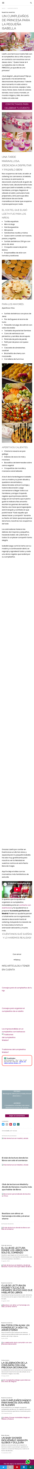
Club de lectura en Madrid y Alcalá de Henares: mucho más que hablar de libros (17, 1187)
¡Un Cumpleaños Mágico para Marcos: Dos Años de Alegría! (16, 1402)
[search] (31, 3)
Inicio (3, 8)
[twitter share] (3, 1467)
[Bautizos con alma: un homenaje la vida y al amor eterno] (17, 1312)
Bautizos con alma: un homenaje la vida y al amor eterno (15, 1327)
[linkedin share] (23, 1467)
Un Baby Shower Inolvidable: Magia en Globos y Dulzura (14, 1440)
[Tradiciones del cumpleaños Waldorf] (9, 1046)
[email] (10, 1467)
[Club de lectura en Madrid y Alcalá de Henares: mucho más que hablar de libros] (17, 1173)
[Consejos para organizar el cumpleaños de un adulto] (9, 1005)
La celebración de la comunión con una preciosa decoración (14, 1365)
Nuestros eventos (13, 8)
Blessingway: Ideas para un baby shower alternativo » (17, 1093)
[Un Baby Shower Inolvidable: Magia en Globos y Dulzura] (17, 1425)
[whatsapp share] (30, 1467)
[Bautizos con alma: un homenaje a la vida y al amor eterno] (17, 1202)
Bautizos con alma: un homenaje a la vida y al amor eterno (16, 1216)
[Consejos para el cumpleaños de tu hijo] (9, 985)
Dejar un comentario (17, 1116)
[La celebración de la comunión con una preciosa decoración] (17, 1350)
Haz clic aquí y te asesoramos (15, 1464)
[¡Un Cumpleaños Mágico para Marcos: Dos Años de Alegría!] (17, 1387)
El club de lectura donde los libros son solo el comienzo (15, 1159)
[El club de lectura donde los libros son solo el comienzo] (17, 1146)
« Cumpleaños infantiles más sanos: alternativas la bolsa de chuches (17, 1105)
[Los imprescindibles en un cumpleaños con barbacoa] (9, 1026)
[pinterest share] (17, 1467)
